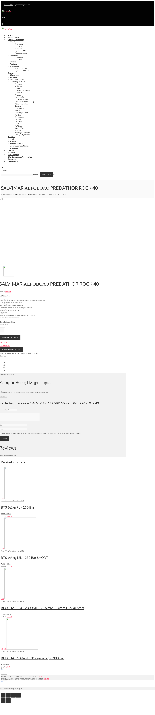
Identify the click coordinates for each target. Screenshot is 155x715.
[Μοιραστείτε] (8, 695)
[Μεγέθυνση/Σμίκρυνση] (18, 695)
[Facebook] (2, 24)
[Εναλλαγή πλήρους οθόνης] (13, 695)
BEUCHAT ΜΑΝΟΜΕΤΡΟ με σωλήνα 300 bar (32, 658)
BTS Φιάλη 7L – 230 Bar (17, 507)
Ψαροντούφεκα (24, 194)
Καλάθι (4, 170)
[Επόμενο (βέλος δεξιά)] (8, 700)
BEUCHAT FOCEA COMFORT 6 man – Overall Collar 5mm (42, 608)
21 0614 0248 (8, 5)
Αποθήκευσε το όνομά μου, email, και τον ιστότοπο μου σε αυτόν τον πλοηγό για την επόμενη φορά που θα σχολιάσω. (42, 433)
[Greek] (11, 11)
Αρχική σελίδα (6, 194)
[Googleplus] (4, 365)
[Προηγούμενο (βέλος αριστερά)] (3, 700)
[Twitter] (4, 363)
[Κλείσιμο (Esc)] (3, 695)
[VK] (4, 370)
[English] (5, 11)
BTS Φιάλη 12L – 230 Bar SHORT (24, 558)
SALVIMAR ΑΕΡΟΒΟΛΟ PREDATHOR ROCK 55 (19, 679)
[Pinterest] (4, 368)
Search (35, 175)
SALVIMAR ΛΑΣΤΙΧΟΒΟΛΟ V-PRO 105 (16, 676)
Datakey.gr (18, 689)
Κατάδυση (14, 194)
